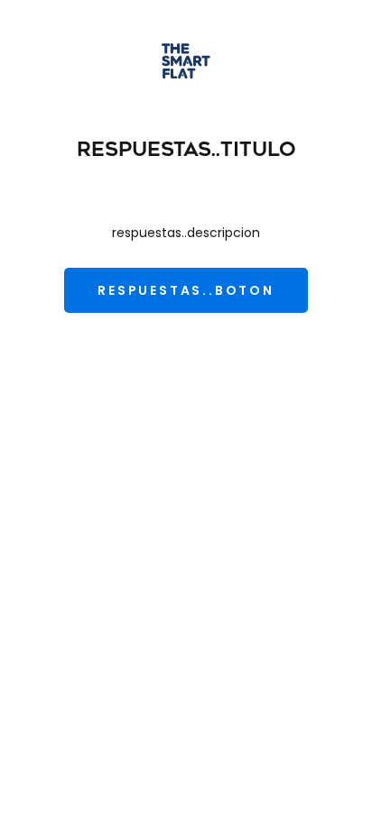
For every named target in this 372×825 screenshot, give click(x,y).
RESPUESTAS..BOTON (186, 290)
